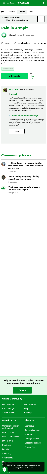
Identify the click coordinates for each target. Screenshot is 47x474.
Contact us (29, 426)
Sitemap (28, 413)
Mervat (12, 35)
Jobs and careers (32, 430)
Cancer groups (8, 404)
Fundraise (6, 445)
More (8, 3)
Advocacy (6, 454)
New (40, 19)
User (43, 3)
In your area (7, 441)
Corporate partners (33, 443)
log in (32, 77)
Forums (22, 12)
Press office (30, 447)
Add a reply (14, 76)
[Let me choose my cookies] (4, 470)
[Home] (23, 3)
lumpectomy (8, 69)
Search (12, 12)
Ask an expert (8, 413)
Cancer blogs (8, 409)
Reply (17, 131)
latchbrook (13, 89)
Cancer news (30, 404)
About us (30, 420)
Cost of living (8, 433)
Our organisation (32, 439)
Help (26, 409)
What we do (30, 435)
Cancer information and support (10, 427)
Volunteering (8, 458)
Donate (22, 390)
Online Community (12, 399)
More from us (9, 420)
